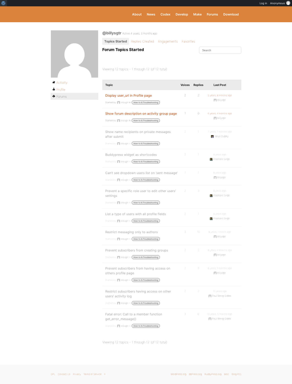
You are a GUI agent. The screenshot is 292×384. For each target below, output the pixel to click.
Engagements (168, 41)
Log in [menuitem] (263, 3)
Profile (60, 89)
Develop (182, 14)
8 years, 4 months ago (220, 250)
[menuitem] (3, 3)
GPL (53, 374)
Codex (165, 14)
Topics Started (115, 41)
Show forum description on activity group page (141, 113)
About (137, 14)
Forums (212, 14)
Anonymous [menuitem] (277, 3)
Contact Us (64, 374)
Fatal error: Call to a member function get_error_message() (133, 316)
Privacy (77, 374)
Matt (226, 374)
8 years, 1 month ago (220, 231)
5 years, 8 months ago (220, 95)
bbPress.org (195, 374)
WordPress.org (178, 374)
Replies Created (142, 41)
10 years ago (220, 291)
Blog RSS (236, 374)
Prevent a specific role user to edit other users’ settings (140, 193)
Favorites (188, 41)
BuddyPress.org (77, 14)
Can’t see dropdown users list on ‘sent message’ (141, 173)
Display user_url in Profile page (128, 95)
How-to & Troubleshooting (145, 102)
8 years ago (219, 154)
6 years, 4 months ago (220, 113)
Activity (61, 83)
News (151, 14)
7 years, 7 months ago (220, 131)
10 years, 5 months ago (219, 314)
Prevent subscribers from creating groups (136, 250)
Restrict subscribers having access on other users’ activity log (138, 293)
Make (197, 14)
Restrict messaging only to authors (131, 232)
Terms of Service (92, 374)
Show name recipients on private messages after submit (138, 134)
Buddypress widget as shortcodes (131, 155)
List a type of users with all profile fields (135, 214)
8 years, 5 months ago (220, 268)
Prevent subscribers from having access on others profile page (137, 270)
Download (231, 14)
